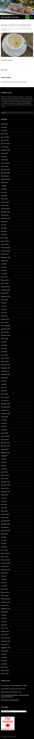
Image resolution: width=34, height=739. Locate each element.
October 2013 (5, 605)
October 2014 (5, 566)
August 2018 (4, 416)
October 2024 (5, 176)
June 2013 (4, 618)
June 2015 (4, 540)
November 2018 (5, 407)
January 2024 (5, 205)
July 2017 (3, 459)
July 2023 (3, 225)
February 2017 (5, 475)
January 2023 (5, 244)
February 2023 (5, 241)
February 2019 (5, 397)
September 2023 (5, 218)
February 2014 (5, 592)
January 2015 (5, 556)
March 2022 (4, 277)
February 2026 (5, 137)
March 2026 (4, 134)
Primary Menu (32, 17)
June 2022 (4, 267)
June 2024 (4, 189)
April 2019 (4, 390)
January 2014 (5, 595)
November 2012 (5, 641)
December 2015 (5, 521)
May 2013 (4, 621)
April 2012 (4, 664)
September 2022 (5, 257)
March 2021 (4, 316)
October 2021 (5, 293)
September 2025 (5, 150)
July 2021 (3, 303)
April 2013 (4, 625)
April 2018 (4, 429)
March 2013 (4, 628)
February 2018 (5, 436)
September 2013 (5, 608)
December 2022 (5, 247)
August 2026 (4, 124)
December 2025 (5, 143)
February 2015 (5, 553)
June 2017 (4, 462)
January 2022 (5, 283)
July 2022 (3, 264)
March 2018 (4, 433)
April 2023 (4, 234)
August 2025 (4, 153)
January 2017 (5, 478)
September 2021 (5, 296)
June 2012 (4, 657)
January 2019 (5, 400)
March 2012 (4, 667)
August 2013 (4, 612)
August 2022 (4, 260)
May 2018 (4, 426)
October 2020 (5, 332)
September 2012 (5, 647)
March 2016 (4, 511)
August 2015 (4, 534)
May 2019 (4, 387)
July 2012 (3, 654)
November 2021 (5, 290)
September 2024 (5, 179)
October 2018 (5, 410)
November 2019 (5, 368)
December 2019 (5, 364)
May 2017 (4, 465)
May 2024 (4, 192)
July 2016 (3, 498)
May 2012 (4, 660)
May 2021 (4, 309)
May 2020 (4, 348)
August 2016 (4, 495)
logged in (12, 82)
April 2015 (4, 547)
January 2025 (5, 166)
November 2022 (5, 251)
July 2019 (3, 381)
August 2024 (4, 182)
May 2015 (4, 543)
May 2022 (4, 270)
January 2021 (5, 322)
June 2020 (4, 345)
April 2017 (4, 469)
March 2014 (4, 589)
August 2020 (4, 338)
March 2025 (4, 160)
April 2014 (4, 586)
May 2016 (4, 504)
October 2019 (5, 371)
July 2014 (3, 576)
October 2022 (5, 254)
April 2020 (4, 351)
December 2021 (5, 286)
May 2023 (4, 231)
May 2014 (4, 582)
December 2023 (5, 208)
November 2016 (5, 485)
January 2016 (5, 517)
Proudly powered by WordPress (8, 736)
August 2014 (4, 573)
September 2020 (5, 335)
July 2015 (3, 537)
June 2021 (4, 306)
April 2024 (4, 195)
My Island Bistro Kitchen (10, 17)
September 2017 (5, 452)
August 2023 (4, 221)
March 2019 (4, 394)
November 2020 (5, 329)
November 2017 (5, 446)
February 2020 (5, 358)
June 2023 (4, 228)
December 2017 (5, 442)
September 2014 (5, 569)
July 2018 (3, 420)
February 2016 (5, 514)
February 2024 (5, 202)
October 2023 (5, 215)
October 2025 (5, 147)
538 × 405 (14, 28)
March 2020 (4, 355)
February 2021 (5, 319)
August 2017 (4, 455)
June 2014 (4, 579)
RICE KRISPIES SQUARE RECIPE (10, 700)
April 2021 (4, 312)
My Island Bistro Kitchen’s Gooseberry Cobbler (14, 685)
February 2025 (5, 163)
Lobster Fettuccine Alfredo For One (11, 692)
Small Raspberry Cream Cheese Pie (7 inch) (13, 688)
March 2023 (4, 238)
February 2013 (5, 631)
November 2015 (5, 524)
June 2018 (4, 423)
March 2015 (4, 550)
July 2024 (3, 186)
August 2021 (4, 299)
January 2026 (5, 140)
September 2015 (5, 530)
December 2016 (5, 482)
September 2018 (5, 413)
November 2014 (5, 563)
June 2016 (4, 501)
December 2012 (5, 638)
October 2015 (5, 527)
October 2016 (5, 488)
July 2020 (3, 342)
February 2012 (5, 670)
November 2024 (5, 173)
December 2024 (5, 169)
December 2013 (5, 599)
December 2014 (5, 560)
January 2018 (5, 439)
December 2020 (5, 325)
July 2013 (3, 615)
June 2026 (4, 127)
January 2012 (5, 673)
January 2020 (5, 361)
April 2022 (4, 273)
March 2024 (4, 199)
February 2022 (5, 280)
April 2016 (4, 508)
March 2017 (4, 472)
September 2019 (5, 374)
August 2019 (4, 377)
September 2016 (5, 491)
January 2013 (5, 634)
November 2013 (5, 602)
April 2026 (4, 130)
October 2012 (5, 644)
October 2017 (5, 449)
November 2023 (5, 212)
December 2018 (5, 403)
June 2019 (4, 384)
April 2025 (4, 156)
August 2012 (4, 651)
